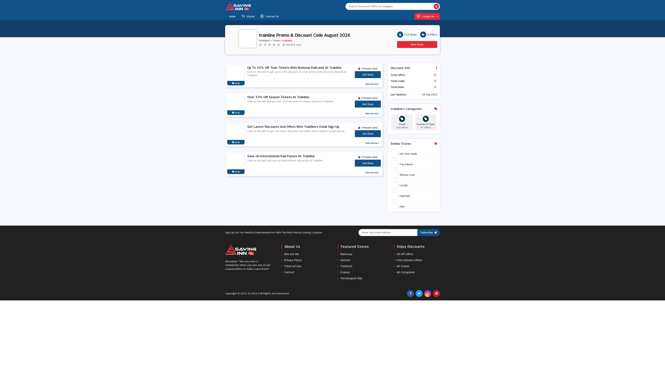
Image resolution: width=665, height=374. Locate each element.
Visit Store (417, 44)
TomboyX (346, 266)
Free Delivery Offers (409, 260)
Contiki (404, 185)
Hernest (345, 260)
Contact (289, 272)
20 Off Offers (404, 254)
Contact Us (272, 16)
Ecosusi (345, 272)
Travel (276, 40)
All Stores (402, 266)
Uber (402, 206)
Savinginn (264, 40)
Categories (428, 16)
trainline (287, 40)
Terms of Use (292, 266)
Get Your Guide (408, 153)
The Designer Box (351, 278)
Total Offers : (398, 74)
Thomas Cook (407, 174)
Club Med (405, 195)
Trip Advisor (406, 164)
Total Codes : (398, 80)
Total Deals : (398, 87)
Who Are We (291, 254)
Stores (251, 16)
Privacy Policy (292, 260)
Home (232, 16)
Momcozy (346, 254)
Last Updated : (399, 94)
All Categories (405, 272)
